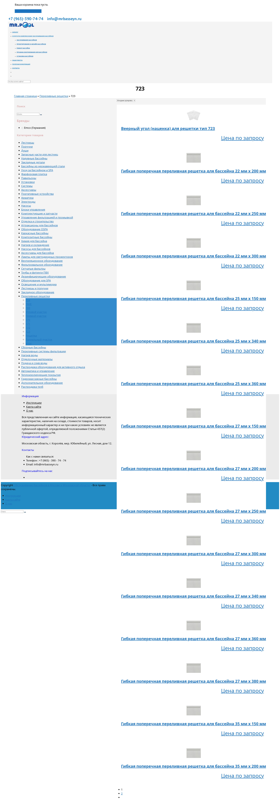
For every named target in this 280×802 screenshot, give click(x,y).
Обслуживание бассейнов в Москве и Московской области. (52, 485)
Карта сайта (33, 406)
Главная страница (25, 96)
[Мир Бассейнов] (21, 27)
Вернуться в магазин (28, 11)
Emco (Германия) (34, 127)
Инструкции (34, 402)
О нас (29, 410)
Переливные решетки (53, 96)
